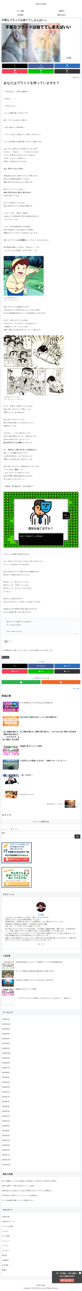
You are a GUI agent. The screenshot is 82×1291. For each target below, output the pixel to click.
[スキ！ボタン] (6, 641)
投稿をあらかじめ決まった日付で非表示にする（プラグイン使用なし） (27, 1190)
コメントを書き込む (41, 822)
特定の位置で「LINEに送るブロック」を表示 (18, 1186)
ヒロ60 (41, 915)
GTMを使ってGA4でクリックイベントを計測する (20, 1195)
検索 (3, 833)
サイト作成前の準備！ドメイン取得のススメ (18, 1200)
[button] (67, 71)
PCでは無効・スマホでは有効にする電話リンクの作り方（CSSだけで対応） (29, 1181)
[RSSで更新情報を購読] (60, 682)
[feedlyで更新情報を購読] (21, 682)
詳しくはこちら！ (67, 1280)
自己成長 (6, 657)
